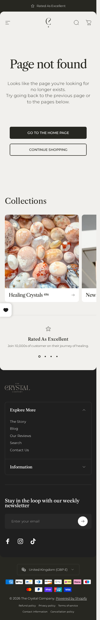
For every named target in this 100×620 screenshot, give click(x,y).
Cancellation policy (62, 611)
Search (16, 443)
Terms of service (68, 605)
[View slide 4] (57, 356)
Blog (14, 429)
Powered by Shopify (71, 598)
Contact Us (19, 450)
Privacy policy (47, 605)
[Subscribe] (83, 521)
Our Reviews (20, 436)
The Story (18, 422)
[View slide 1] (39, 356)
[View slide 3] (51, 356)
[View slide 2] (45, 356)
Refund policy (27, 605)
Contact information (35, 611)
